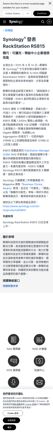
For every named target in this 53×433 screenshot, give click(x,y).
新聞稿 (8, 30)
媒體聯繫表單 (10, 286)
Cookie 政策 (30, 404)
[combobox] (17, 13)
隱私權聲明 (18, 404)
